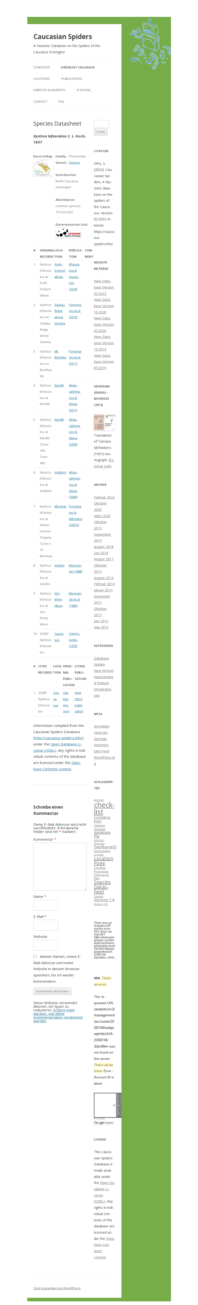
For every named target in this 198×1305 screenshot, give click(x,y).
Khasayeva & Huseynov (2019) (74, 276)
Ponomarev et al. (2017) (75, 357)
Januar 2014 (103, 590)
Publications (71, 78)
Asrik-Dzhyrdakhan (60, 270)
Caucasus (56, 698)
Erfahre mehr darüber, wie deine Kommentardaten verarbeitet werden (58, 1015)
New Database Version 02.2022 (104, 287)
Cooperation (102, 819)
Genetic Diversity (99, 841)
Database (100, 829)
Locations (41, 78)
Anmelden (102, 726)
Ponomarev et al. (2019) (75, 311)
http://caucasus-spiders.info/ (58, 737)
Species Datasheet (102, 887)
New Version (104, 670)
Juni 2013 (101, 621)
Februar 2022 (104, 497)
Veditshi (60, 472)
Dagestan (99, 825)
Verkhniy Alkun (58, 599)
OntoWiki (100, 868)
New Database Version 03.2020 (104, 324)
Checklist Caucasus (78, 67)
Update (98, 896)
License (99, 854)
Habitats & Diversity (49, 90)
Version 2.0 (101, 904)
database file (102, 834)
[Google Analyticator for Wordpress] (103, 1123)
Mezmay (60, 506)
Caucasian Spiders (62, 36)
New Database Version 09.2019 (104, 361)
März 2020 (102, 516)
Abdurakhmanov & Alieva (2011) (75, 397)
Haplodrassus (102, 851)
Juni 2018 (101, 553)
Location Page (103, 860)
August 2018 (103, 546)
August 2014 (103, 577)
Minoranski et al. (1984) (75, 599)
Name (39, 896)
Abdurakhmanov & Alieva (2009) (75, 431)
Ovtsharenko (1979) (74, 639)
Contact (40, 101)
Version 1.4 (104, 899)
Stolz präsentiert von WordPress (57, 1288)
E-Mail (39, 916)
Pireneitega (101, 871)
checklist (104, 808)
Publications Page (101, 876)
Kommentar (44, 839)
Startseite (41, 67)
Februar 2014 (104, 584)
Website (40, 936)
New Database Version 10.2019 (104, 342)
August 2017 (103, 559)
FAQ (61, 101)
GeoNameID (105, 847)
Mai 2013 (101, 627)
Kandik (59, 385)
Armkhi (59, 565)
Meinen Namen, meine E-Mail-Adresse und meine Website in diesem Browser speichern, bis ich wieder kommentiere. (57, 969)
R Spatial (84, 90)
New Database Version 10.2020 (104, 305)
